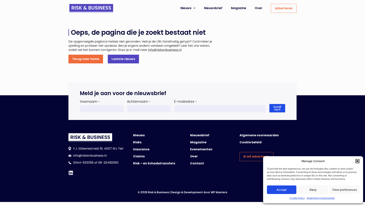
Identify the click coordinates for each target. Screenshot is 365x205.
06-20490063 (108, 162)
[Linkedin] (70, 172)
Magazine (238, 8)
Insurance (141, 149)
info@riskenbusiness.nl (165, 50)
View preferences (344, 190)
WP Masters (219, 192)
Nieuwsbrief (213, 8)
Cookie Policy (297, 198)
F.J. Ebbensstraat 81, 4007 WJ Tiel (98, 148)
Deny (313, 190)
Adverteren (284, 8)
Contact (197, 163)
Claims (139, 156)
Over (258, 8)
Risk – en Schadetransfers (154, 163)
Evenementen (201, 149)
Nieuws (185, 8)
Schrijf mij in (277, 108)
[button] (357, 161)
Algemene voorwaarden (321, 198)
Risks (137, 142)
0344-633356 (83, 162)
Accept (282, 190)
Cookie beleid (251, 142)
